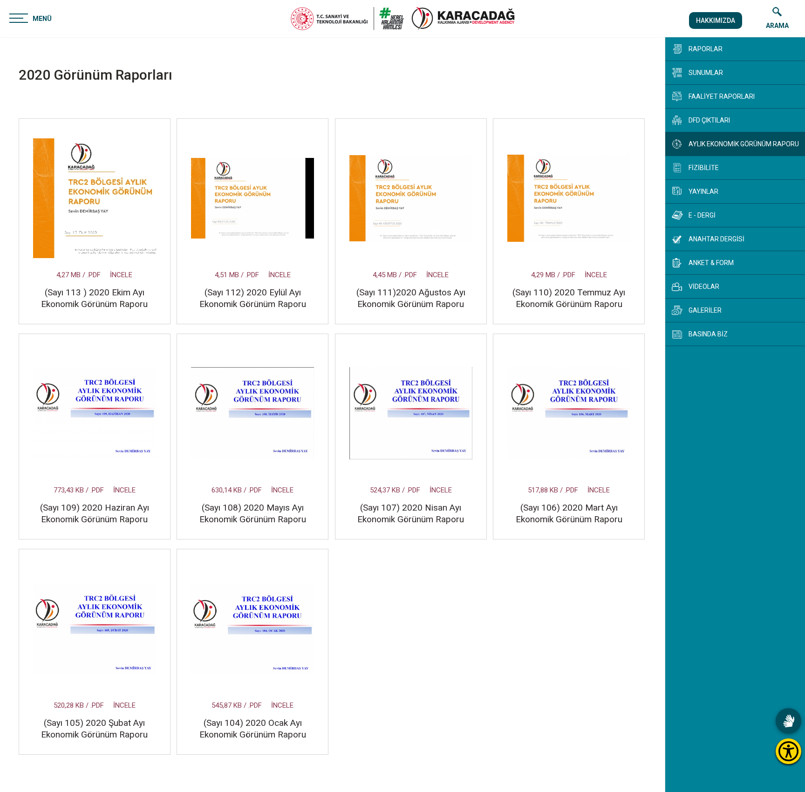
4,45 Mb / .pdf (395, 275)
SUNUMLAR (706, 72)
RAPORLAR (706, 49)
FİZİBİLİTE (704, 167)
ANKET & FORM (711, 262)
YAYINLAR (703, 191)
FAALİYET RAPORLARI (722, 96)
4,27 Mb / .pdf (78, 275)
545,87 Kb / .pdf (236, 705)
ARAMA (777, 25)
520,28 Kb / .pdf (79, 705)
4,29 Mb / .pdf (553, 275)
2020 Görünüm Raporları (95, 75)
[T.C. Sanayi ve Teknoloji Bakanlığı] (347, 18)
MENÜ (42, 18)
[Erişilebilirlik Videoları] (788, 721)
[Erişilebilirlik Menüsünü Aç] (788, 751)
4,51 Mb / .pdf (237, 275)
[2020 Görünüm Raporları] (463, 18)
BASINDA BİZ (708, 334)
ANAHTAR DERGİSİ (716, 239)
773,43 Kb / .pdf (79, 490)
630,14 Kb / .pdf (236, 490)
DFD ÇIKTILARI (709, 120)
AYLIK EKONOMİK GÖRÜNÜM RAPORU (744, 144)
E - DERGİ (702, 215)
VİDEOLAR (704, 286)
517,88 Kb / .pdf (553, 490)
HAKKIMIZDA (715, 20)
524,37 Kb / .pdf (395, 490)
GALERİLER (705, 310)
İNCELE (121, 275)
